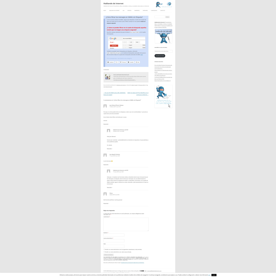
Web (104, 244)
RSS (145, 271)
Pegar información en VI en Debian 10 (162, 80)
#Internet (164, 25)
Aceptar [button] (214, 275)
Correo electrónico (108, 238)
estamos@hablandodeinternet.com (154, 271)
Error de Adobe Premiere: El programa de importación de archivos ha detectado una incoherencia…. (163, 67)
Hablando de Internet (113, 3)
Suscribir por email (160, 55)
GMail (132, 85)
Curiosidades (154, 10)
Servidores (145, 10)
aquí (142, 54)
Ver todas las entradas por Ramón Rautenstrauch (124, 80)
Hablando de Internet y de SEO (120, 129)
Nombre (105, 232)
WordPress (137, 10)
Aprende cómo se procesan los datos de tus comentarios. (132, 262)
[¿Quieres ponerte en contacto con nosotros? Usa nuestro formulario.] (163, 96)
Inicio (104, 10)
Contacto (162, 10)
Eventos (129, 10)
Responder (105, 124)
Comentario (106, 216)
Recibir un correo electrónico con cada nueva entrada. (118, 252)
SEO (123, 10)
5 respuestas (106, 69)
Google (135, 85)
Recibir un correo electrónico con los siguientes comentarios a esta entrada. (123, 249)
